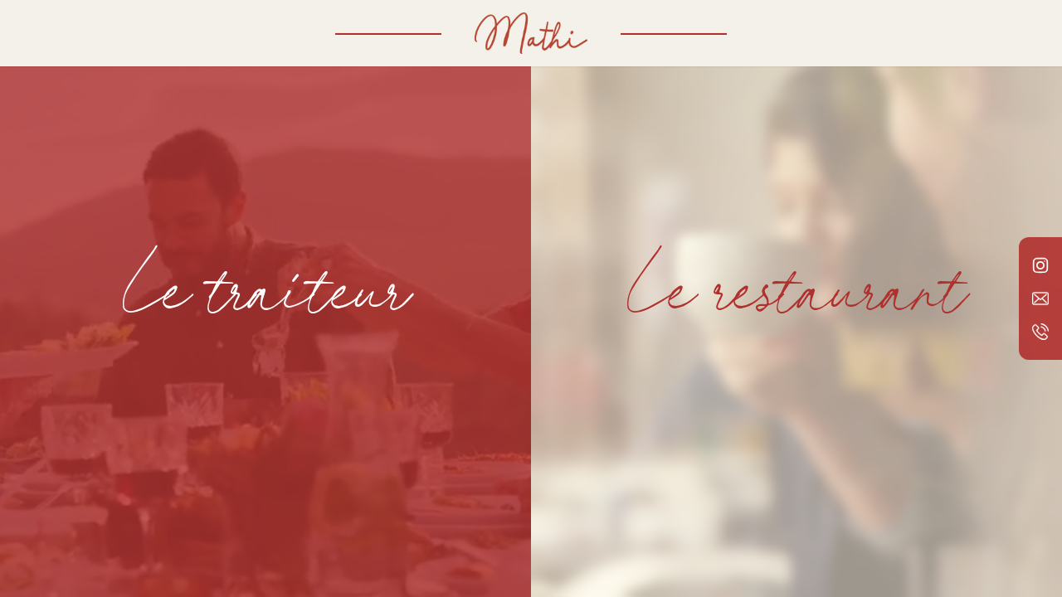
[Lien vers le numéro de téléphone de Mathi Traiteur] (1040, 331)
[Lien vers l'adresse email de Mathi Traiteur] (1040, 298)
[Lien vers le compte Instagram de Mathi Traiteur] (1040, 265)
